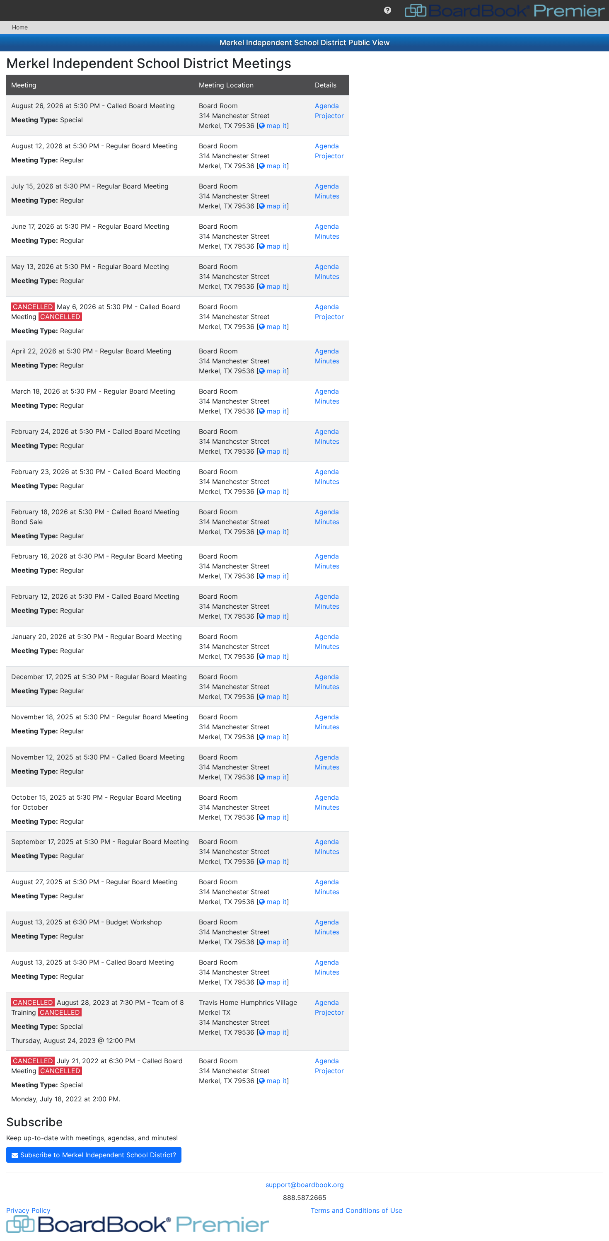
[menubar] (304, 10)
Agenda (327, 106)
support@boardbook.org (305, 1185)
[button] (387, 10)
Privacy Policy (28, 1210)
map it (276, 125)
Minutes (327, 196)
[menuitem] (387, 10)
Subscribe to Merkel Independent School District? (97, 1155)
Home (20, 27)
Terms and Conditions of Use (356, 1210)
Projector (329, 115)
